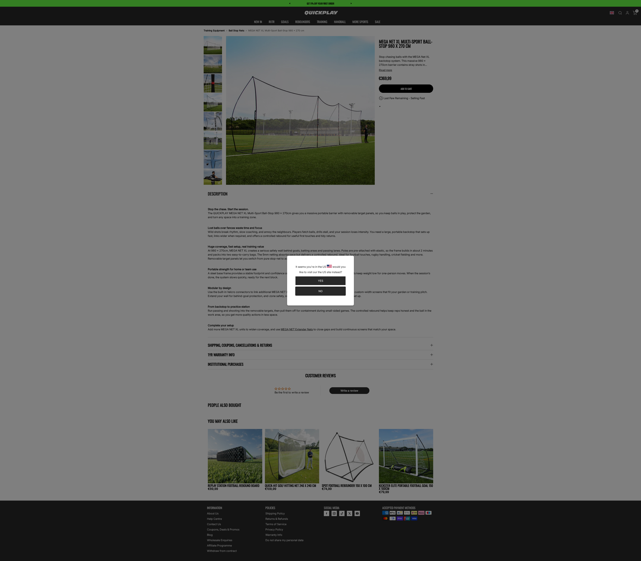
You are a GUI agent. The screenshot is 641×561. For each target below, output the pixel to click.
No (320, 291)
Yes (320, 280)
